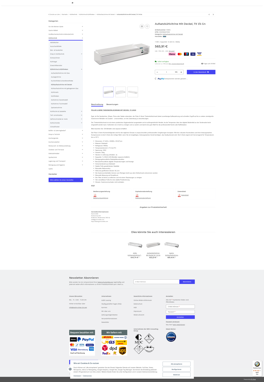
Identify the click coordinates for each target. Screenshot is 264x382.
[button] (66, 26)
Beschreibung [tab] (97, 104)
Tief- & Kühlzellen (56, 115)
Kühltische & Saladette (58, 111)
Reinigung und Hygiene (57, 165)
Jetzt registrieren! (179, 325)
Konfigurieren (176, 369)
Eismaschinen (55, 58)
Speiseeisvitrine (56, 108)
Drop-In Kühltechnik (57, 54)
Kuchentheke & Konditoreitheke (62, 81)
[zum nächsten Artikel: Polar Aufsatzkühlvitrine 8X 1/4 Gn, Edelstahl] (213, 14)
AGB (135, 307)
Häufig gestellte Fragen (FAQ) (111, 304)
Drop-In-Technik (54, 134)
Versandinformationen (109, 319)
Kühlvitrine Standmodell (59, 100)
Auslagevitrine (56, 77)
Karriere (104, 307)
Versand (171, 51)
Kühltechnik (53, 38)
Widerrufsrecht (139, 315)
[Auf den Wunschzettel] (147, 26)
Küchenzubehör (54, 142)
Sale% (51, 169)
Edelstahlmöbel (54, 153)
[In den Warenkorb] (92, 21)
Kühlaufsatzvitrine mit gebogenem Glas (64, 88)
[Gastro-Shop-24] (72, 2)
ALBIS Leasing (106, 300)
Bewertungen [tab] (112, 104)
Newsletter (105, 322)
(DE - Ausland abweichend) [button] (176, 64)
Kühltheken (55, 96)
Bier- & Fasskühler (56, 50)
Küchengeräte (53, 138)
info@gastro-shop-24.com (78, 307)
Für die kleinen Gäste (56, 27)
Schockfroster (55, 127)
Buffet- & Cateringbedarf (57, 130)
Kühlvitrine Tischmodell (59, 104)
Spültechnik (53, 157)
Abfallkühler (54, 42)
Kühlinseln (54, 92)
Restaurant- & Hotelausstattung (59, 146)
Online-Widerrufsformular (143, 300)
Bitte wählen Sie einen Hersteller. (62, 180)
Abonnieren (187, 282)
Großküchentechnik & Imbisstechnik (61, 34)
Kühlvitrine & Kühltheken (59, 69)
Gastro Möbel (53, 30)
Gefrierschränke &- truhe (59, 119)
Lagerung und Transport (57, 161)
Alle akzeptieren (176, 364)
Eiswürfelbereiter (56, 65)
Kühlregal (53, 62)
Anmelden (180, 317)
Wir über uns (106, 311)
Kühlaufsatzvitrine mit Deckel (173, 34)
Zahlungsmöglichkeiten (109, 315)
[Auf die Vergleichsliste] (142, 26)
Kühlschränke (55, 123)
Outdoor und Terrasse (56, 150)
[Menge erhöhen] (181, 72)
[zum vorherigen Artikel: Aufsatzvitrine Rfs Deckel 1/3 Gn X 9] (209, 14)
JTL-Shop (253, 379)
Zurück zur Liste (55, 14)
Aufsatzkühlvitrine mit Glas (60, 73)
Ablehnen (176, 375)
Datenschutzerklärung (105, 282)
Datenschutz (87, 376)
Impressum (77, 376)
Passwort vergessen (173, 322)
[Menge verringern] (157, 72)
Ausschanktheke (55, 46)
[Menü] (260, 361)
